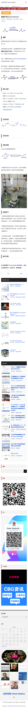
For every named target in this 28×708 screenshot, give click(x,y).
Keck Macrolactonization (16, 340)
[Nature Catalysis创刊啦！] (23, 676)
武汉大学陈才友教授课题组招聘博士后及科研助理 (18, 444)
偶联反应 (17, 315)
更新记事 (10, 702)
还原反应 (23, 297)
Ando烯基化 (13, 322)
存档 (13, 702)
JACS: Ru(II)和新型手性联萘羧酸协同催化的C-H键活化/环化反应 (18, 387)
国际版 (24, 702)
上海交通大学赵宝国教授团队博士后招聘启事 (18, 396)
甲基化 (17, 19)
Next (21, 273)
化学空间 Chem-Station (14, 694)
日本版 (21, 702)
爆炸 (14, 19)
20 (3, 641)
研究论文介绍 (19, 371)
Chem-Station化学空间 (15, 265)
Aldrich (11, 167)
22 (10, 641)
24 (17, 641)
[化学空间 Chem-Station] (8, 2)
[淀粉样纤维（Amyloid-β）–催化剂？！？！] (23, 682)
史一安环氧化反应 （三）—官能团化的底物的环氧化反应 (18, 426)
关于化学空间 (5, 702)
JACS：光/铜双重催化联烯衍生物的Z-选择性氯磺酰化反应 (18, 416)
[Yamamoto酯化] (14, 656)
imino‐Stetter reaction (15, 303)
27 (3, 644)
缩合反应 (23, 342)
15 (10, 637)
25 (21, 641)
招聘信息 (18, 399)
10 (17, 634)
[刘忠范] (14, 685)
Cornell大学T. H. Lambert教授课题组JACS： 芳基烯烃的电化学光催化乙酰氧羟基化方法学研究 (18, 407)
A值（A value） (15, 453)
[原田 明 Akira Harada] (5, 676)
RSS (14, 697)
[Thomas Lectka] (14, 667)
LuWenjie (3, 21)
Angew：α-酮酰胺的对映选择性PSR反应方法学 (18, 368)
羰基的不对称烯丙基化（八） (17, 284)
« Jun (2, 646)
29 (10, 644)
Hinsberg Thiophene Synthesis (17, 331)
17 (17, 637)
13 (3, 637)
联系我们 (16, 702)
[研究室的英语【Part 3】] (5, 684)
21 (6, 641)
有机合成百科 (9, 19)
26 (24, 641)
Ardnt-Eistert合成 (18, 58)
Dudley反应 (13, 350)
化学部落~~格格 (19, 429)
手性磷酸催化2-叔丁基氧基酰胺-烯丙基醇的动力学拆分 (18, 377)
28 (6, 644)
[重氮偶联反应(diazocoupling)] (14, 673)
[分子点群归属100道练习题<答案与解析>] (5, 667)
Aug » (5, 646)
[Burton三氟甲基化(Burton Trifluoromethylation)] (23, 665)
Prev (8, 273)
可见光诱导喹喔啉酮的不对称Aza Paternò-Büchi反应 (18, 435)
